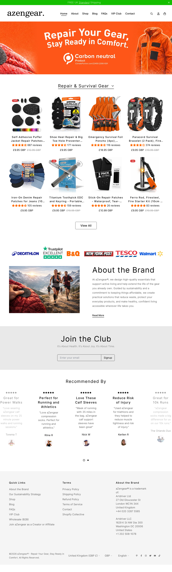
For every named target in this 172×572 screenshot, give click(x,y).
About (74, 13)
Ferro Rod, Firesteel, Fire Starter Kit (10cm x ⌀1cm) (145, 199)
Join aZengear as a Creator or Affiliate (32, 524)
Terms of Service (72, 504)
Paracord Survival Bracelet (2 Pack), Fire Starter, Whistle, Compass (145, 139)
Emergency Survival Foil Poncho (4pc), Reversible (106, 139)
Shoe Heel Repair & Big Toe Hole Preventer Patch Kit (66, 139)
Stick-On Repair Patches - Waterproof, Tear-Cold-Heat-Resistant (105, 199)
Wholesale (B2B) (19, 519)
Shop (85, 13)
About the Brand (19, 489)
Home (63, 13)
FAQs (104, 13)
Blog (94, 13)
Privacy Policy (70, 489)
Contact (130, 13)
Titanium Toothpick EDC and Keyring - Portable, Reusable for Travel (66, 199)
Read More (98, 315)
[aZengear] (25, 13)
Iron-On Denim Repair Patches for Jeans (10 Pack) (27, 199)
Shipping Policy (71, 494)
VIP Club (116, 13)
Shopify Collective (73, 514)
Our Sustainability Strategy (25, 494)
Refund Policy (70, 499)
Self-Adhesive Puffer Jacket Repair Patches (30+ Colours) (27, 139)
